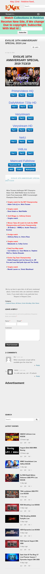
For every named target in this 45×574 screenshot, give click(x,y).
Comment (8, 328)
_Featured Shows (10, 303)
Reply (38, 365)
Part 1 (14, 95)
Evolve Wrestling (26, 303)
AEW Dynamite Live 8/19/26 (30, 530)
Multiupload (30, 169)
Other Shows (35, 303)
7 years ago (19, 357)
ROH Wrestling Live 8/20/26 (30, 505)
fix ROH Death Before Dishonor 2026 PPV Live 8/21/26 (29, 477)
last (30, 107)
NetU (11, 169)
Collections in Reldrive (29, 17)
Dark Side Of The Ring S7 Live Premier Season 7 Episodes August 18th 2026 (30, 557)
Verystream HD (14, 165)
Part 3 (30, 95)
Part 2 (22, 95)
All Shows (18, 303)
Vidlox (19, 169)
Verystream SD (29, 165)
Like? (37, 47)
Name (7, 321)
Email (19, 321)
